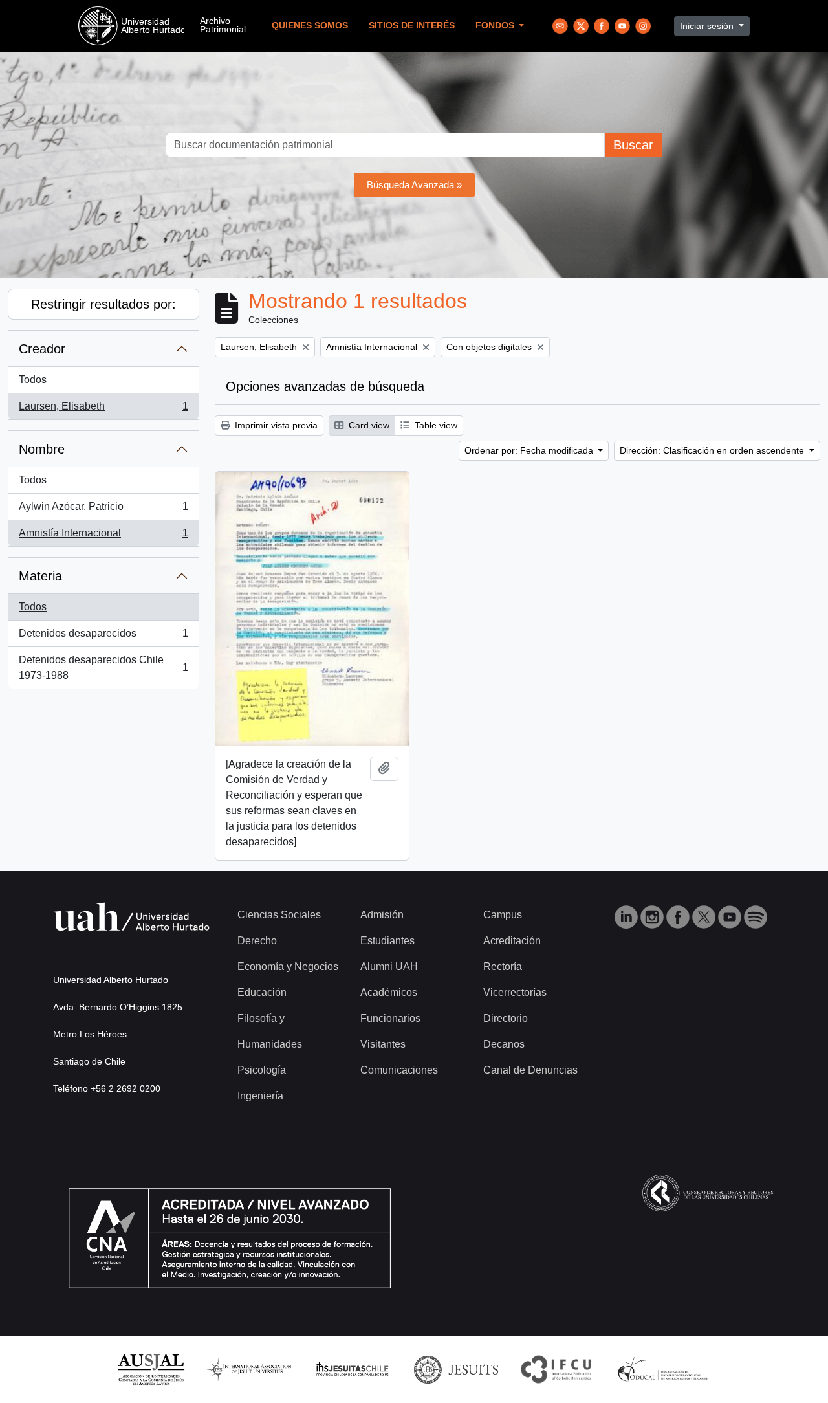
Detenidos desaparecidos (103, 637)
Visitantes (383, 1044)
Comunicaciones (399, 1070)
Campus (502, 914)
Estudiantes (387, 940)
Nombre (42, 449)
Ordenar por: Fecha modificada (530, 450)
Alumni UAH (389, 966)
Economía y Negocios (287, 966)
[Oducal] (665, 1369)
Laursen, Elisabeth (103, 410)
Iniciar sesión (708, 26)
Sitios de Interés (412, 25)
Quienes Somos (310, 25)
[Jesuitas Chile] (352, 1369)
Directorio (505, 1018)
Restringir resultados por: (103, 304)
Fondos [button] (496, 25)
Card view (367, 425)
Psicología (261, 1070)
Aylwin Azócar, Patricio (103, 510)
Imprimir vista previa (275, 425)
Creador (42, 349)
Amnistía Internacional (103, 536)
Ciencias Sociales (279, 914)
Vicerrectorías (515, 992)
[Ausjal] (150, 1369)
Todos (33, 379)
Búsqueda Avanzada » (414, 184)
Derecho (257, 940)
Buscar (633, 145)
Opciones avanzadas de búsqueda (325, 386)
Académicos (388, 992)
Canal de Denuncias (530, 1070)
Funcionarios (390, 1018)
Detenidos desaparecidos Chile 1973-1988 (103, 667)
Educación (262, 992)
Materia (40, 576)
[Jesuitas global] (456, 1369)
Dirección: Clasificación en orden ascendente (713, 450)
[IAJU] (249, 1369)
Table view (434, 425)
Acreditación (512, 940)
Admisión (382, 914)
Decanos (504, 1044)
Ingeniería (260, 1095)
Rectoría (502, 966)
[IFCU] (556, 1369)
